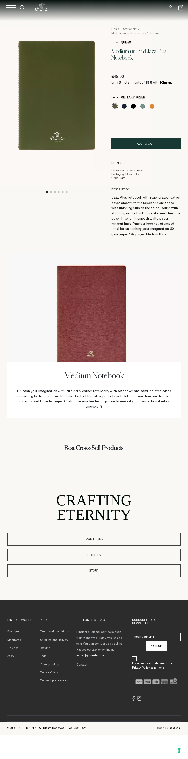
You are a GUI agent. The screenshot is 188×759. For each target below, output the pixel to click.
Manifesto (94, 539)
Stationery (130, 29)
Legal (43, 656)
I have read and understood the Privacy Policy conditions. (152, 666)
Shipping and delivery (54, 640)
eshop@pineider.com (90, 655)
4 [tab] (59, 192)
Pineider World (20, 620)
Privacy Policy (49, 664)
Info (43, 620)
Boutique (13, 631)
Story (94, 570)
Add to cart (146, 143)
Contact (81, 664)
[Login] (170, 7)
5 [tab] (63, 192)
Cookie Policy (49, 672)
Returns (45, 648)
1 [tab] (47, 192)
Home (115, 29)
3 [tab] (55, 192)
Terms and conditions (54, 631)
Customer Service (91, 620)
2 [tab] (51, 192)
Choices (94, 555)
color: (128, 97)
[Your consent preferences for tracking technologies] (179, 750)
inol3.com (175, 728)
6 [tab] (67, 192)
